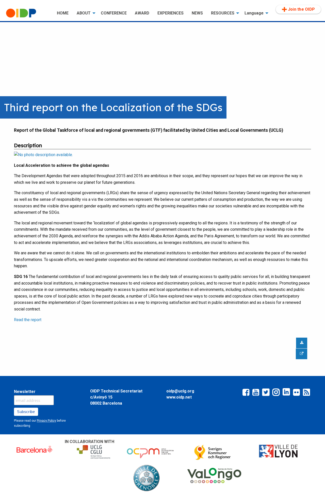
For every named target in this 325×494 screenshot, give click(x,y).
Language (254, 13)
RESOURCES (222, 13)
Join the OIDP (301, 9)
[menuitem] (27, 13)
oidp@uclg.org (180, 391)
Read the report (27, 319)
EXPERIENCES (170, 13)
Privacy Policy (46, 420)
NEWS (197, 13)
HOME (63, 13)
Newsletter (25, 391)
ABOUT (84, 13)
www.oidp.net (179, 397)
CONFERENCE (114, 13)
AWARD (142, 13)
